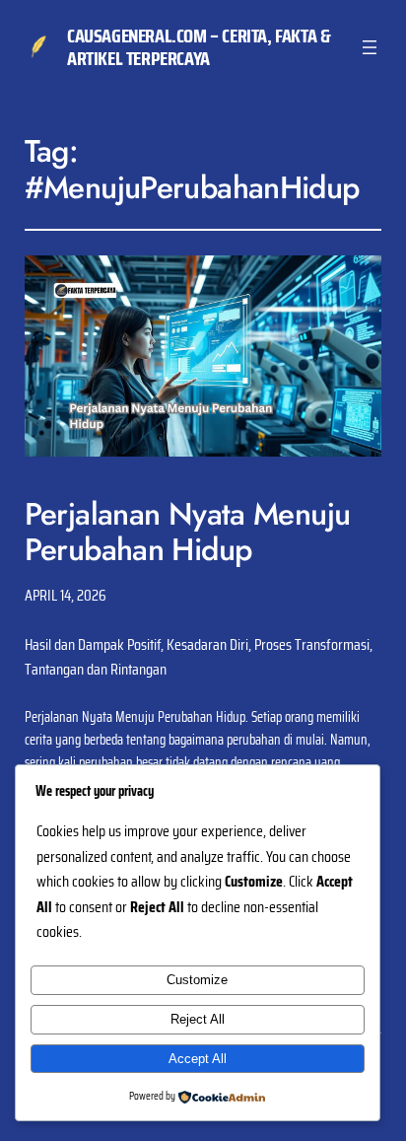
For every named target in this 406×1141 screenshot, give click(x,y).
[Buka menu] (369, 47)
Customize (197, 979)
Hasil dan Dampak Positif (93, 644)
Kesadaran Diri (207, 644)
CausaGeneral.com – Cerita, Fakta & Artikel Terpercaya (198, 47)
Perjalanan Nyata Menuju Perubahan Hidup (188, 531)
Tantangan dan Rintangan (96, 669)
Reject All (197, 1019)
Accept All (198, 1058)
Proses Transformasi (312, 644)
